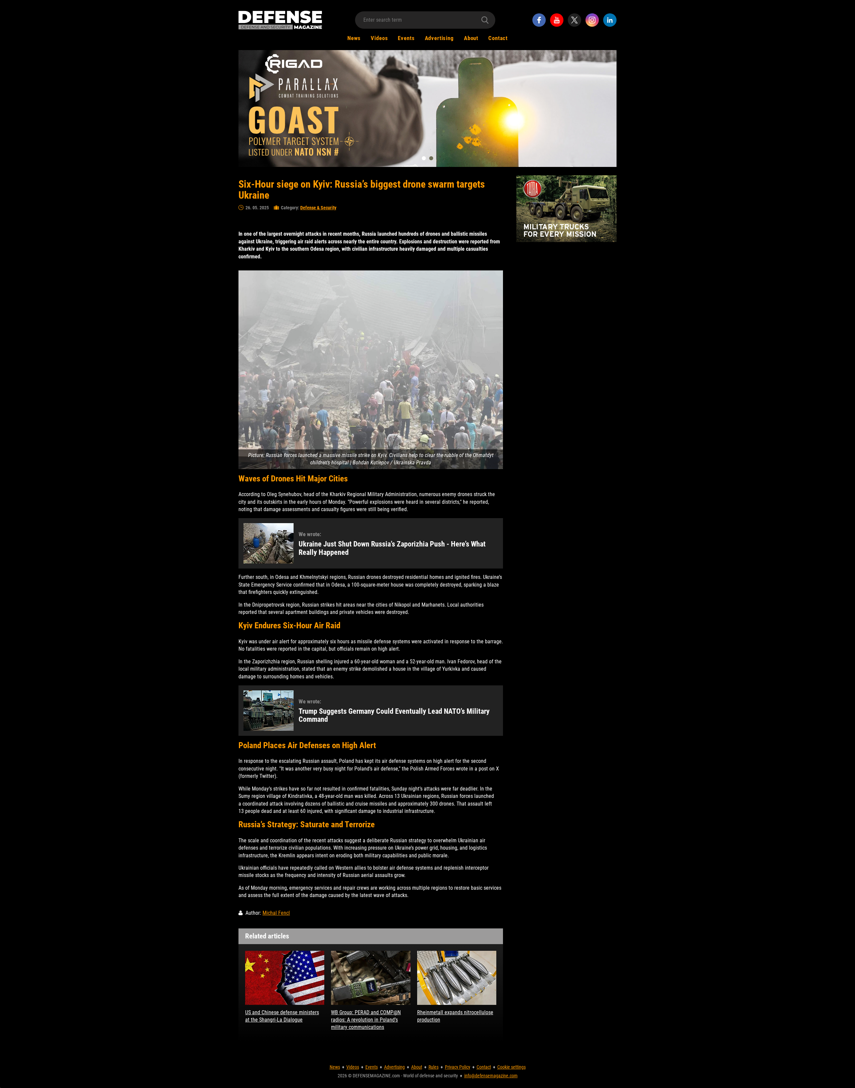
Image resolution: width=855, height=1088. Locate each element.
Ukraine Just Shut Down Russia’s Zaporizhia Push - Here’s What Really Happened (392, 548)
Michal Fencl (276, 913)
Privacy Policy (457, 1067)
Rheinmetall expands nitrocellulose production (455, 1016)
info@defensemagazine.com (491, 1075)
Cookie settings (511, 1067)
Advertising (439, 38)
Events (406, 38)
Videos (379, 38)
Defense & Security (318, 207)
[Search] (485, 20)
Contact (498, 38)
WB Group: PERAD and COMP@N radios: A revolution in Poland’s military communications (366, 1020)
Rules (434, 1067)
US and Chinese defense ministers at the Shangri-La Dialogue (282, 1016)
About (471, 38)
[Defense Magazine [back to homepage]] (280, 20)
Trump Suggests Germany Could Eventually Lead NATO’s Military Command (394, 715)
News (354, 38)
